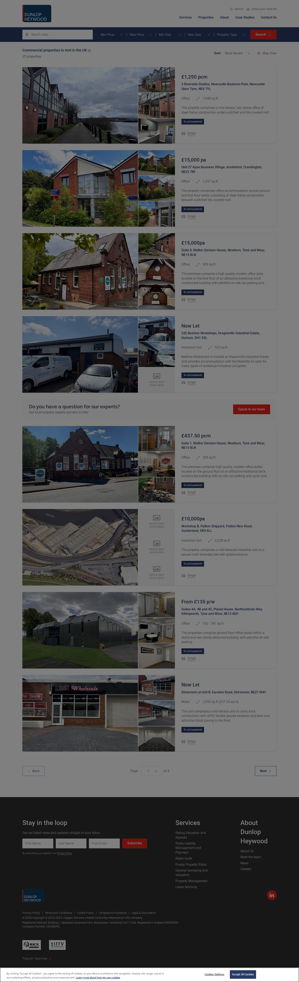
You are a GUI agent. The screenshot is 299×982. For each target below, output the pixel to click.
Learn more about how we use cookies (98, 977)
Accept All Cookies (243, 974)
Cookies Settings (214, 974)
